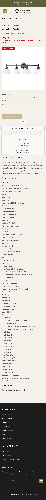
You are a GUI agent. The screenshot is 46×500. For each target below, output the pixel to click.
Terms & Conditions (13, 494)
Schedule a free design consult (23, 128)
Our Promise (6, 456)
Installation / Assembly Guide (15, 390)
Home (4, 18)
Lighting (9, 18)
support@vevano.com (23, 153)
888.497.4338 (23, 139)
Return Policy (7, 438)
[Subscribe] (41, 481)
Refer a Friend (7, 419)
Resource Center (8, 430)
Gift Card (5, 423)
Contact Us (6, 427)
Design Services (7, 415)
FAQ (3, 434)
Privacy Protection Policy (11, 459)
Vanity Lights (18, 18)
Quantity (4, 105)
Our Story (5, 452)
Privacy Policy (23, 494)
